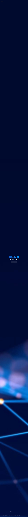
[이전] (25, 514)
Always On (19, 511)
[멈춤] (24, 514)
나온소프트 (2, 1)
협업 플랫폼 (11, 511)
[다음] (27, 514)
